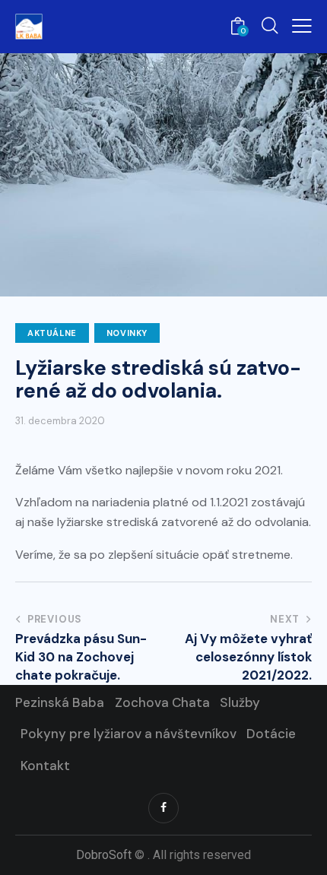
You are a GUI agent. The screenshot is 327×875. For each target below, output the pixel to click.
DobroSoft (104, 855)
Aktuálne (52, 333)
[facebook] (163, 808)
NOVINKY (127, 333)
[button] (302, 26)
